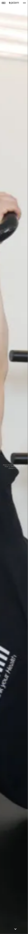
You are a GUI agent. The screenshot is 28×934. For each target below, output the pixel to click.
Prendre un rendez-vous (3, 3)
